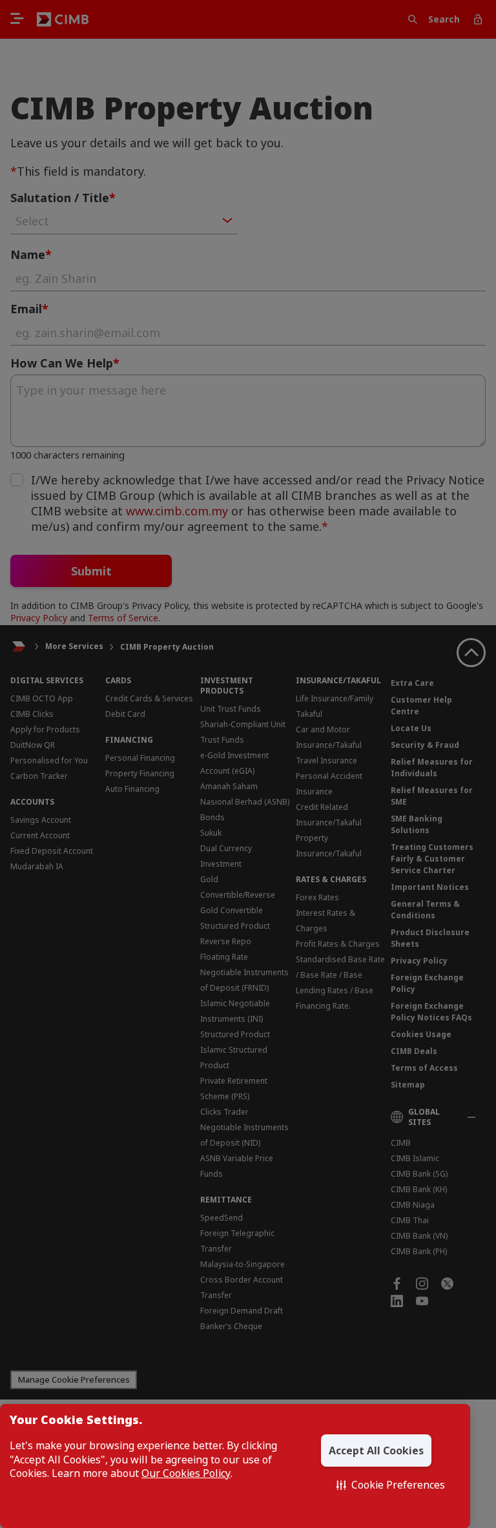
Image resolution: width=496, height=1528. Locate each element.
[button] (390, 1484)
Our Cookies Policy (186, 1473)
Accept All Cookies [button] (376, 1450)
